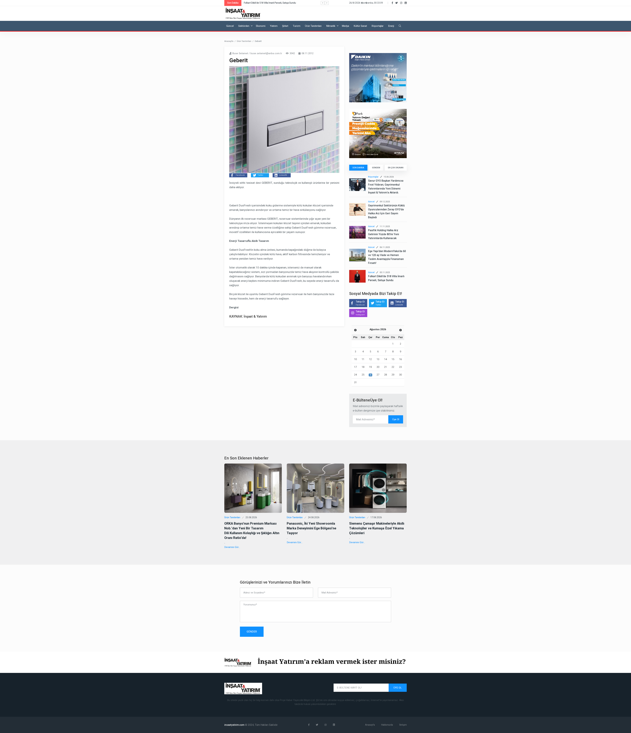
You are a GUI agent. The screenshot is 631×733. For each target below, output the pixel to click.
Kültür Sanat (360, 26)
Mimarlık (330, 26)
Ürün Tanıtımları (313, 26)
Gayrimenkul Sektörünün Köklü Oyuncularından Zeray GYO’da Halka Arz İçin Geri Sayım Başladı (386, 211)
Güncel (230, 26)
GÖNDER (252, 632)
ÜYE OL (398, 687)
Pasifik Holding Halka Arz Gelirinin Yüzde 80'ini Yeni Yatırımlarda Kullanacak (383, 234)
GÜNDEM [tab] (376, 167)
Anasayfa (228, 41)
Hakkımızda (387, 725)
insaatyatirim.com (234, 725)
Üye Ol (395, 419)
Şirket (285, 26)
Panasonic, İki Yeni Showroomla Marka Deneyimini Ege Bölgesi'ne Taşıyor (311, 528)
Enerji (391, 26)
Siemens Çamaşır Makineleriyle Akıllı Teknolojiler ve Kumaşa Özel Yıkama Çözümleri (376, 528)
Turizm (296, 26)
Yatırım (274, 26)
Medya (345, 26)
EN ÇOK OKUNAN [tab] (395, 167)
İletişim (403, 725)
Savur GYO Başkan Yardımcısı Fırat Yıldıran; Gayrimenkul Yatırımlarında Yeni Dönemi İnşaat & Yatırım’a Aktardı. (385, 187)
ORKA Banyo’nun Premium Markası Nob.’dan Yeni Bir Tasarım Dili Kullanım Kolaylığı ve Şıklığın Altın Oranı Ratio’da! (251, 530)
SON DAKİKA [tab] (358, 167)
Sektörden (243, 26)
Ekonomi (260, 26)
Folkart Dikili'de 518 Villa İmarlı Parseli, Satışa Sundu (386, 278)
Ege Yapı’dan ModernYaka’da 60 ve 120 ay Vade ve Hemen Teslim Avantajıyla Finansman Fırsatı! (387, 257)
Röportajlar (378, 26)
